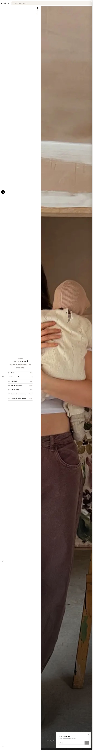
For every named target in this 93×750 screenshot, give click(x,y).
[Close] (88, 734)
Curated (5, 3)
